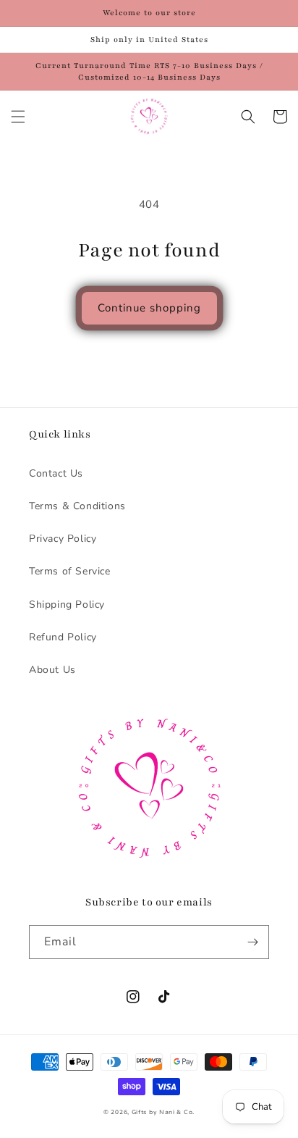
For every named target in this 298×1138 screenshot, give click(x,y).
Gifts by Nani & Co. (163, 1112)
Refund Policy (63, 637)
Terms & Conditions (77, 506)
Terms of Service (70, 571)
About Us (52, 670)
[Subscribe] (252, 942)
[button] (18, 117)
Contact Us (56, 473)
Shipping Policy (67, 604)
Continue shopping (149, 308)
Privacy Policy (62, 538)
